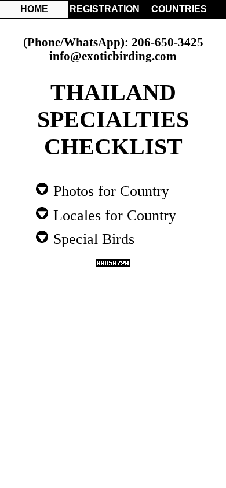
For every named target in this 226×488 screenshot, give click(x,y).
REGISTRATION (104, 9)
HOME (34, 9)
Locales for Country (112, 214)
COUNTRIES (179, 9)
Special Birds (91, 238)
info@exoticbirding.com (113, 55)
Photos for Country (109, 190)
